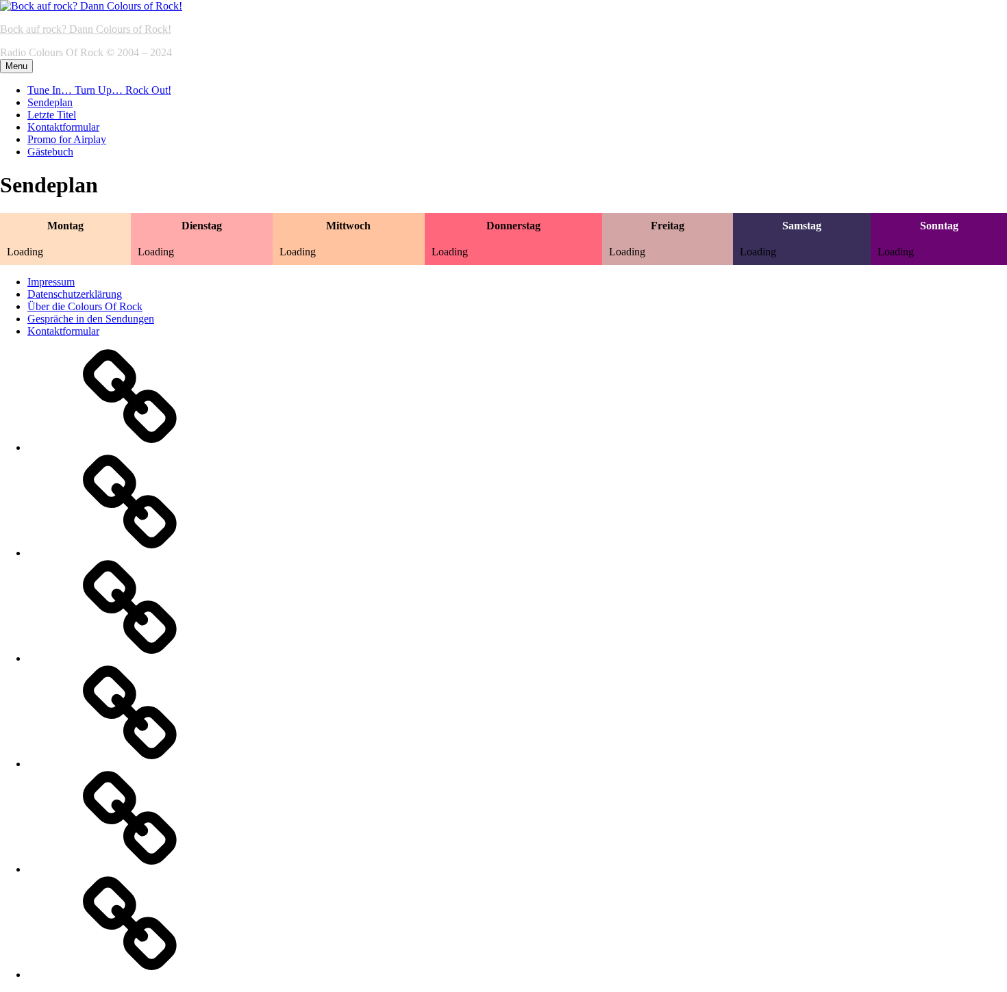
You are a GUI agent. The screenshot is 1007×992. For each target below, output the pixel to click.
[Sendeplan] (130, 553)
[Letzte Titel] (130, 658)
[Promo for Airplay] (130, 869)
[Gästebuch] (130, 974)
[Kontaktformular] (130, 764)
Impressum (51, 282)
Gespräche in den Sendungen (90, 319)
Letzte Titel (51, 114)
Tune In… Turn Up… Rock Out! (99, 90)
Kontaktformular (63, 127)
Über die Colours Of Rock (84, 306)
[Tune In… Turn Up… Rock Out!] (130, 447)
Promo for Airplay (66, 139)
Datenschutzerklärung (74, 294)
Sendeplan (50, 102)
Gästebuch (50, 151)
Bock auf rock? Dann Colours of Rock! (85, 29)
